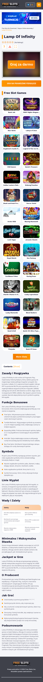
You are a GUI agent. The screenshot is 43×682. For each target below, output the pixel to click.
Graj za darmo (21, 64)
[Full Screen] (15, 46)
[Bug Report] (10, 46)
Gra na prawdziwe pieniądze (21, 83)
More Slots (21, 356)
